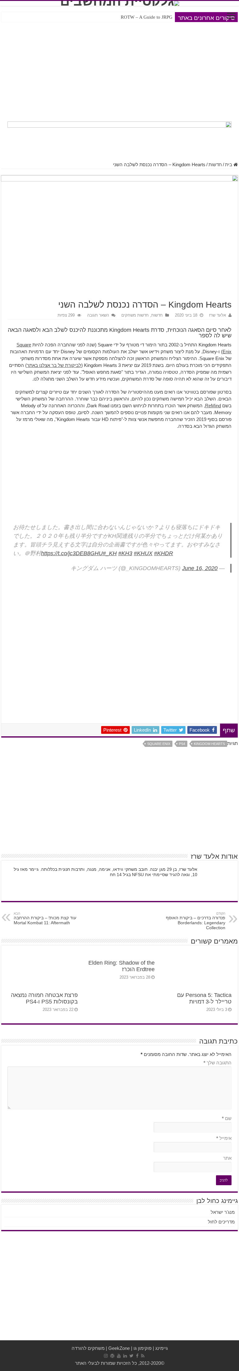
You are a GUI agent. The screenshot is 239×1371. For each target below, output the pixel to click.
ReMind (213, 405)
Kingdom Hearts (209, 744)
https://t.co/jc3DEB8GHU (72, 553)
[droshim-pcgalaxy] (119, 138)
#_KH (110, 553)
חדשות (215, 164)
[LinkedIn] (125, 1356)
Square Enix (158, 744)
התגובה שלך (218, 1062)
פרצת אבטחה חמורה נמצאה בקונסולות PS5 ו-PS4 (44, 998)
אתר (227, 1158)
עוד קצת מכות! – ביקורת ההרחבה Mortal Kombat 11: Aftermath (45, 918)
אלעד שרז (217, 315)
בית (229, 164)
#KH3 (125, 553)
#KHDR (163, 553)
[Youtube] (118, 1356)
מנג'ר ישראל (223, 1212)
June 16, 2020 (200, 568)
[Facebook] (137, 1356)
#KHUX (143, 553)
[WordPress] (112, 1356)
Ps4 (182, 744)
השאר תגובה (98, 315)
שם (227, 1118)
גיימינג (161, 1348)
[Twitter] (131, 1356)
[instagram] (105, 1356)
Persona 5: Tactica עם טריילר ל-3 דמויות (204, 998)
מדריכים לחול (221, 1221)
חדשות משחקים (135, 315)
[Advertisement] (119, 70)
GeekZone (119, 1348)
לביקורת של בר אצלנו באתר (54, 365)
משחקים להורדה (88, 1348)
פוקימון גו (143, 1348)
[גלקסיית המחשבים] (119, 3)
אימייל (224, 1138)
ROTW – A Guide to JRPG (146, 17)
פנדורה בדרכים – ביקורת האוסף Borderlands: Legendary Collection (195, 921)
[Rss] (142, 1356)
